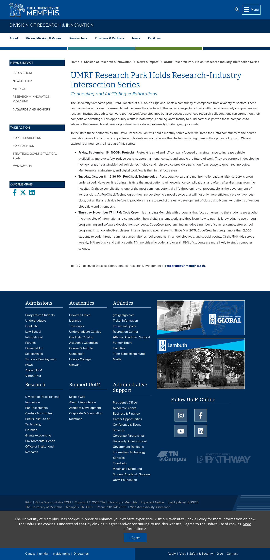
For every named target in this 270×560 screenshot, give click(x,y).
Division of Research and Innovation (42, 399)
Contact (232, 554)
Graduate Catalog (81, 337)
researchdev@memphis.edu (185, 266)
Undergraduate (35, 321)
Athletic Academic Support (131, 337)
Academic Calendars (83, 343)
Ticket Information (125, 321)
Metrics (19, 89)
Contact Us (22, 166)
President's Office (125, 403)
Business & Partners (109, 38)
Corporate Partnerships (128, 436)
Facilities (154, 38)
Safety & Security (201, 554)
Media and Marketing (127, 469)
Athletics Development (85, 408)
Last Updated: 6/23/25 (183, 502)
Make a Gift (77, 397)
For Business (23, 146)
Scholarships (34, 354)
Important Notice (152, 502)
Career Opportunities (127, 419)
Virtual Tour (33, 376)
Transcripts (76, 326)
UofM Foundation (125, 480)
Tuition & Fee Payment (41, 359)
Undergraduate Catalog (85, 332)
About (13, 38)
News (136, 38)
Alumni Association (82, 402)
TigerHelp (120, 463)
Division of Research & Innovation (51, 25)
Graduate (31, 326)
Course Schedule (81, 348)
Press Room (22, 73)
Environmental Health (40, 441)
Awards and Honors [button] (32, 109)
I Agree (135, 537)
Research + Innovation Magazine (31, 99)
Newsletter (22, 81)
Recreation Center (125, 332)
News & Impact (148, 62)
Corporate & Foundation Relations (85, 416)
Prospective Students (40, 315)
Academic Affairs (124, 408)
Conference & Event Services (127, 427)
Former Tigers (122, 343)
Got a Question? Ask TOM (53, 502)
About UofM (33, 370)
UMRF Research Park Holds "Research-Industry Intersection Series (211, 62)
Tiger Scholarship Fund (129, 354)
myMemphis (61, 554)
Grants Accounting (38, 435)
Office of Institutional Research (39, 449)
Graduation (76, 354)
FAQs (29, 365)
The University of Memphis (43, 507)
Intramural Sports (124, 326)
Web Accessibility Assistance (150, 507)
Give (220, 554)
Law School (33, 332)
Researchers (78, 38)
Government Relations (128, 447)
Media (117, 359)
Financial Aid (34, 348)
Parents (30, 343)
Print (28, 502)
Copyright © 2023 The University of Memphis (106, 502)
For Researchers (27, 138)
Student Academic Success (131, 474)
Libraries (75, 321)
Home (75, 62)
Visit (182, 554)
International (34, 337)
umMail (44, 554)
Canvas (30, 554)
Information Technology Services (129, 455)
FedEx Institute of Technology (37, 421)
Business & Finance (126, 414)
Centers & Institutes (38, 413)
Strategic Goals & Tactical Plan (35, 156)
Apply (172, 554)
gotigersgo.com (123, 315)
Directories (81, 554)
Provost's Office (80, 315)
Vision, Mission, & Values (43, 38)
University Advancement (130, 441)
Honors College (80, 359)
